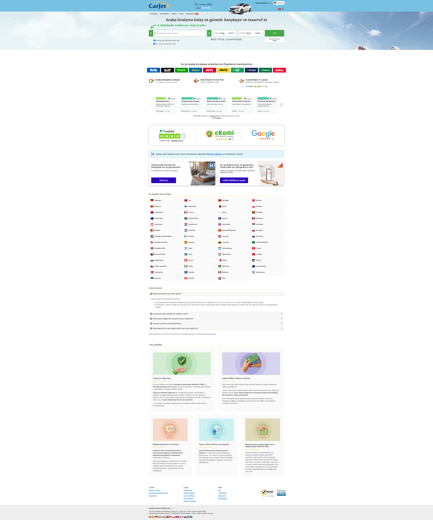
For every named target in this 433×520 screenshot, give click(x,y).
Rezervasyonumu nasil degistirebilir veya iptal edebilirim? (175, 328)
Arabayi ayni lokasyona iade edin (168, 40)
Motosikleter (164, 14)
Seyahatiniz (190, 14)
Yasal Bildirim (188, 498)
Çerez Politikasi (189, 496)
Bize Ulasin (153, 496)
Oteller (174, 14)
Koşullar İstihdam (190, 501)
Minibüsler (154, 14)
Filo (219, 490)
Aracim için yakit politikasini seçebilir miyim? (170, 314)
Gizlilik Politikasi (189, 493)
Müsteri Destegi (154, 490)
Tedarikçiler (222, 493)
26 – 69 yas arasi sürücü (164, 44)
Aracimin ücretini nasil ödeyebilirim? (167, 323)
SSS (168, 334)
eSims (181, 14)
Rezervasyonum (262, 3)
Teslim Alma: (158, 31)
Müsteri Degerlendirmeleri (158, 493)
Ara (274, 33)
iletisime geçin (211, 334)
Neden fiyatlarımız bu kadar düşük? (167, 294)
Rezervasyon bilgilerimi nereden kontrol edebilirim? (173, 319)
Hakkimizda (188, 490)
